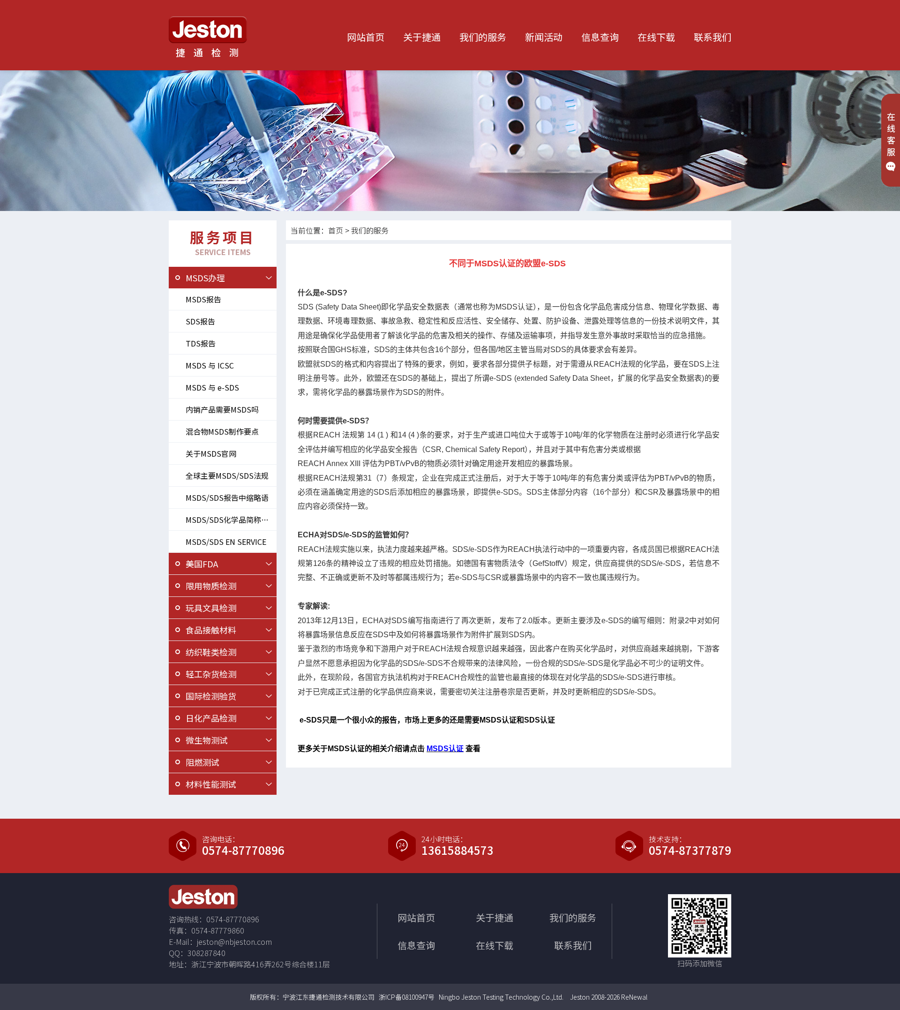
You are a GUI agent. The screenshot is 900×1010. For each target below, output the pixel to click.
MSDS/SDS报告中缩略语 (227, 497)
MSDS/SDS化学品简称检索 (231, 519)
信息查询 (600, 37)
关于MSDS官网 (211, 453)
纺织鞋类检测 (211, 652)
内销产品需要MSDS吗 (222, 409)
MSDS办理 (205, 277)
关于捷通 (422, 37)
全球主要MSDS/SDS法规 (227, 475)
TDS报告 (201, 343)
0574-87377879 (690, 850)
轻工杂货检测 (211, 674)
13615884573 (457, 850)
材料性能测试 (211, 784)
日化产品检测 (211, 718)
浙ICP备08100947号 (407, 997)
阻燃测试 (202, 762)
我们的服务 (482, 37)
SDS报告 (200, 321)
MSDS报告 (203, 299)
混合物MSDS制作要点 (222, 431)
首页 (335, 230)
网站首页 (365, 37)
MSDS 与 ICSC (210, 365)
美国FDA (202, 564)
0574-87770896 (243, 850)
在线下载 (656, 37)
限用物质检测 (211, 586)
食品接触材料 (211, 630)
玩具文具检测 (211, 608)
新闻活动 (543, 37)
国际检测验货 (211, 696)
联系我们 (712, 37)
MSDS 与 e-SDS (212, 387)
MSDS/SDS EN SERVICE (226, 541)
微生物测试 (207, 740)
